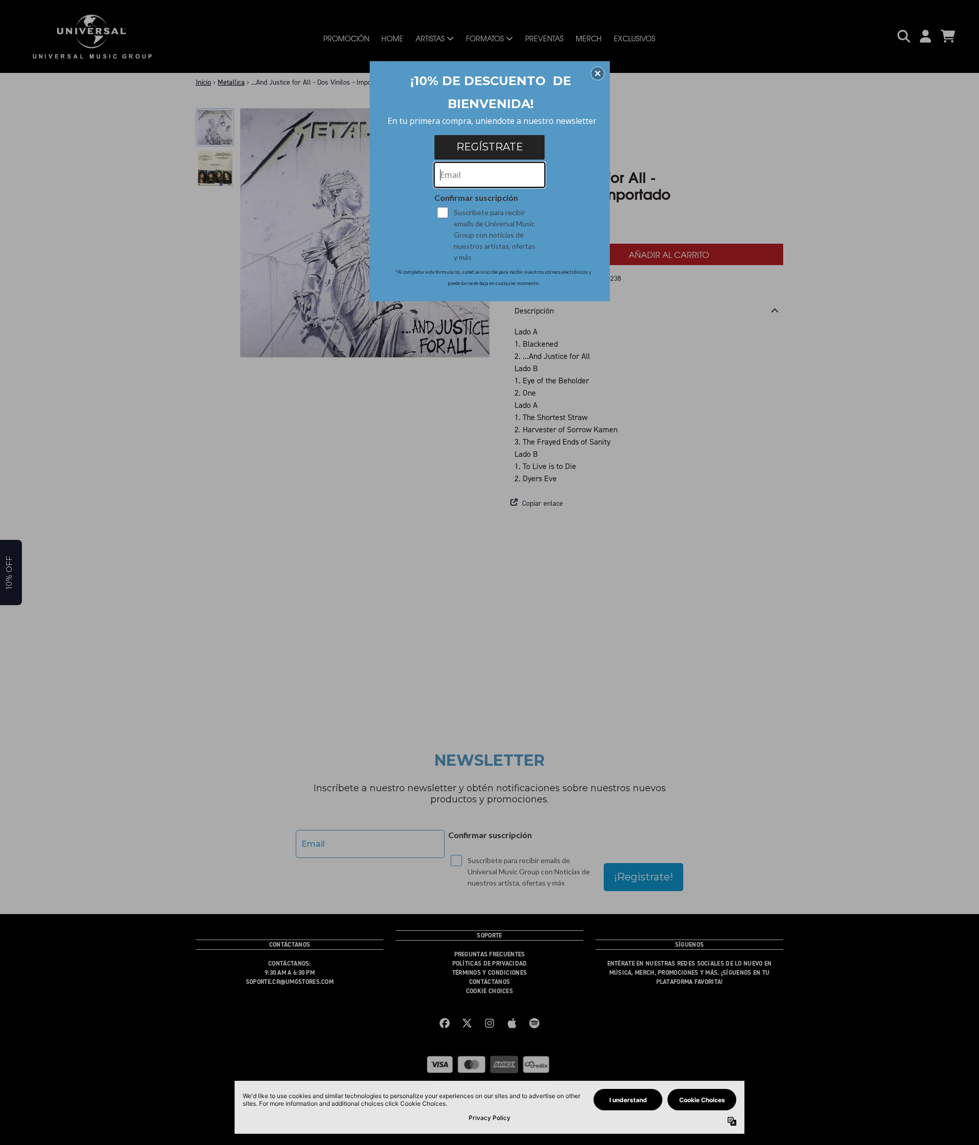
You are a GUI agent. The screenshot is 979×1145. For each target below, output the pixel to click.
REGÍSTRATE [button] (489, 147)
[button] (597, 73)
